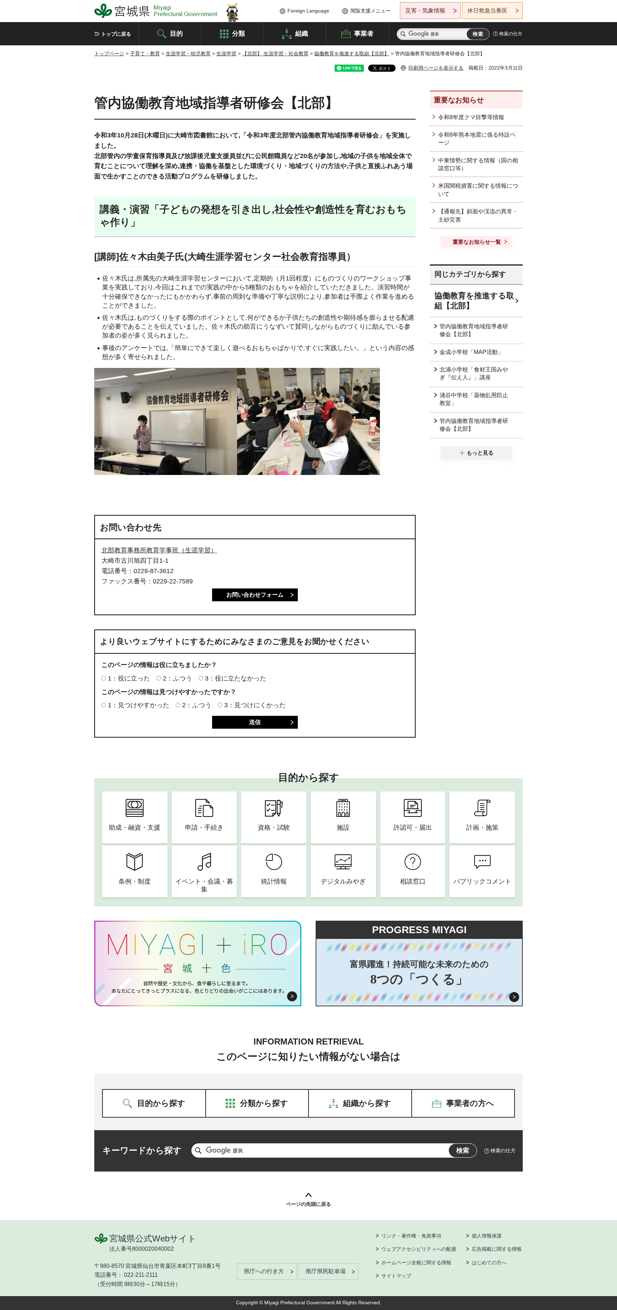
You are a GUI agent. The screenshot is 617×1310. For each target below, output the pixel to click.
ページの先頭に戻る (308, 1204)
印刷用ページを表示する (435, 68)
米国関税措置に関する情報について (478, 190)
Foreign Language (308, 11)
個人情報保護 (487, 1236)
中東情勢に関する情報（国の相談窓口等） (478, 164)
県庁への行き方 (264, 1271)
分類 (238, 33)
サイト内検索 (403, 34)
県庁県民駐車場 (326, 1271)
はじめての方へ (489, 1262)
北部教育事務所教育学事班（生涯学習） (159, 550)
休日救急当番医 (487, 10)
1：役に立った (129, 678)
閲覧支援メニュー (371, 11)
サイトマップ (396, 1276)
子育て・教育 (145, 53)
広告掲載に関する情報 (497, 1249)
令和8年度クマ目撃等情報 (471, 117)
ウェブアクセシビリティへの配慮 (418, 1249)
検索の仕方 (510, 33)
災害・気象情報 (425, 10)
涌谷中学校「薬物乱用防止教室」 (474, 399)
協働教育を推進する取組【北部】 (351, 53)
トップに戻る (116, 34)
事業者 (363, 33)
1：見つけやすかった (138, 705)
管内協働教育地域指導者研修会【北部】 (474, 330)
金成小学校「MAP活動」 (471, 352)
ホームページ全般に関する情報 (416, 1262)
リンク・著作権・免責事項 (411, 1236)
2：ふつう (177, 678)
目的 (176, 33)
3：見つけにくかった (255, 705)
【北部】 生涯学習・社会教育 (275, 53)
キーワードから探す (142, 1150)
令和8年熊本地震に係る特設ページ (477, 139)
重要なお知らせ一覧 (477, 242)
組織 (301, 33)
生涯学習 (226, 53)
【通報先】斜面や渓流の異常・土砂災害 (478, 215)
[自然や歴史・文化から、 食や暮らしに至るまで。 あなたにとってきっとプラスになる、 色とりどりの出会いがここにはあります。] (198, 987)
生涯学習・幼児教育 (188, 53)
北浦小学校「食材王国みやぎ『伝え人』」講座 (474, 373)
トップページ (109, 53)
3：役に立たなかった (235, 678)
